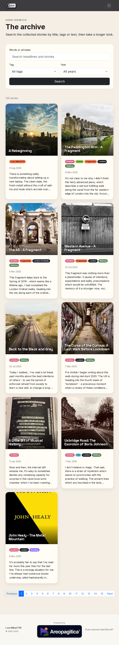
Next (110, 593)
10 (70, 593)
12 (82, 593)
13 (89, 593)
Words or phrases (20, 49)
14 (95, 593)
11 (76, 593)
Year (63, 64)
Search (59, 81)
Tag (11, 64)
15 (102, 593)
